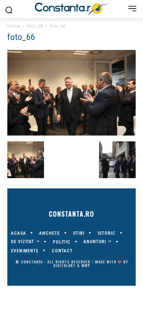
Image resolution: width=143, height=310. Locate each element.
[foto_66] (71, 134)
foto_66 (35, 26)
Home (13, 26)
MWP (85, 265)
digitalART (64, 265)
